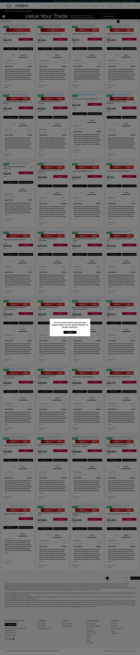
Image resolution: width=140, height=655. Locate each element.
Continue (70, 332)
